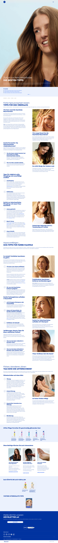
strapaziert (23, 280)
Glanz (7, 318)
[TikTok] (14, 534)
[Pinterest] (9, 534)
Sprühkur (9, 319)
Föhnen (19, 225)
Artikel (9, 98)
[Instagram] (6, 534)
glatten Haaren (12, 222)
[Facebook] (4, 534)
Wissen (12, 98)
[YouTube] (11, 534)
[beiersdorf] (6, 541)
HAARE (15, 98)
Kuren (24, 282)
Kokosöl (8, 326)
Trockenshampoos (9, 186)
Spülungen (20, 282)
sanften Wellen (9, 223)
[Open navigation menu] (53, 2)
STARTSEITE (5, 98)
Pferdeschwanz (21, 213)
